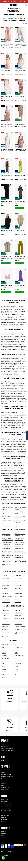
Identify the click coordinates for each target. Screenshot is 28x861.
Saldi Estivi (4, 821)
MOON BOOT (5, 674)
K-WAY (3, 672)
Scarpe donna (18, 601)
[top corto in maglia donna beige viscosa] (7, 113)
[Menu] (2, 5)
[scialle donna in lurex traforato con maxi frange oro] (21, 221)
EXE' (16, 658)
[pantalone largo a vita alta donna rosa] (7, 35)
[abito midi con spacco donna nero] (7, 166)
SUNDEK (4, 663)
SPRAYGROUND (18, 647)
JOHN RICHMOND (19, 655)
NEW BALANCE (6, 644)
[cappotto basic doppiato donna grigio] (21, 192)
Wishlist (3, 770)
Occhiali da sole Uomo (20, 618)
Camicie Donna (5, 578)
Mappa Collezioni (5, 813)
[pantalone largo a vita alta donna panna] (7, 87)
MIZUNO (17, 672)
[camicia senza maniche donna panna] (21, 61)
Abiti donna (4, 575)
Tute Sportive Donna (7, 596)
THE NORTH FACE (19, 661)
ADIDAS (4, 669)
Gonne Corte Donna (6, 599)
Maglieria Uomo (6, 623)
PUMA (16, 666)
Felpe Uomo (5, 626)
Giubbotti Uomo (18, 629)
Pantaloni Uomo (18, 613)
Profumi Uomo (18, 615)
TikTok (3, 835)
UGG (16, 644)
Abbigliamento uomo (20, 591)
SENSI (16, 652)
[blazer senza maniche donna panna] (7, 140)
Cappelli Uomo (5, 621)
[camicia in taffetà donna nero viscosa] (7, 221)
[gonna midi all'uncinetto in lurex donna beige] (21, 113)
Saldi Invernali (4, 819)
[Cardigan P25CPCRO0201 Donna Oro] (7, 247)
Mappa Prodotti (5, 815)
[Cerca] (22, 5)
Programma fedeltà (6, 774)
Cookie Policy (4, 799)
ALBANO (4, 652)
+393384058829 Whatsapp (8, 748)
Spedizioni (3, 778)
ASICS (3, 666)
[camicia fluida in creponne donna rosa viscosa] (21, 140)
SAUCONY (4, 677)
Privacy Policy (4, 801)
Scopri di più (22, 18)
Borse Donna (5, 588)
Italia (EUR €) (11, 851)
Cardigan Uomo (18, 623)
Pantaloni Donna (18, 588)
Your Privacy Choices (6, 808)
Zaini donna (4, 591)
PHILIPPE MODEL (19, 663)
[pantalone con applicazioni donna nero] (7, 192)
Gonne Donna (5, 581)
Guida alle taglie (5, 787)
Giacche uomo (18, 610)
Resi (2, 781)
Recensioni (4, 746)
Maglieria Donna (6, 601)
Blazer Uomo (5, 636)
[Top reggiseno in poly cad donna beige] (7, 276)
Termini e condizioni (6, 803)
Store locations (4, 789)
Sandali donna (5, 585)
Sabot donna (17, 599)
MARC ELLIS (5, 650)
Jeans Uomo (5, 629)
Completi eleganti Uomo (7, 632)
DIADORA (4, 655)
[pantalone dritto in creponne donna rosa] (21, 87)
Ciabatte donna (5, 593)
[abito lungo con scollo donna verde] (21, 166)
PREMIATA (17, 650)
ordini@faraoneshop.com (7, 750)
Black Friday (4, 817)
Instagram (3, 833)
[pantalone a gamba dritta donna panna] (21, 35)
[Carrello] (25, 5)
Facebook (3, 831)
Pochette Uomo (5, 618)
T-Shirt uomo (5, 615)
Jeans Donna (18, 578)
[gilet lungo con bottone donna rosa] (7, 61)
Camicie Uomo (5, 613)
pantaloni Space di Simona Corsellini (10, 438)
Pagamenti (4, 783)
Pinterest (3, 838)
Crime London (5, 661)
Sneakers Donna (18, 585)
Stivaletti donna (18, 593)
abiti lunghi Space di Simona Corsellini (12, 462)
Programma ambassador (7, 776)
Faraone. (6, 855)
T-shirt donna (18, 575)
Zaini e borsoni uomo (20, 626)
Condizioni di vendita (6, 806)
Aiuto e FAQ (4, 785)
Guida (2, 760)
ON (15, 674)
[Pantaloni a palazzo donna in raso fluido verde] (21, 247)
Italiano (2, 851)
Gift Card (3, 772)
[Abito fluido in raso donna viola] (21, 276)
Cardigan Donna (18, 596)
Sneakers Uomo (6, 610)
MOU (3, 647)
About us (3, 744)
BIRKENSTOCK (5, 658)
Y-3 (15, 677)
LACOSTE (17, 669)
